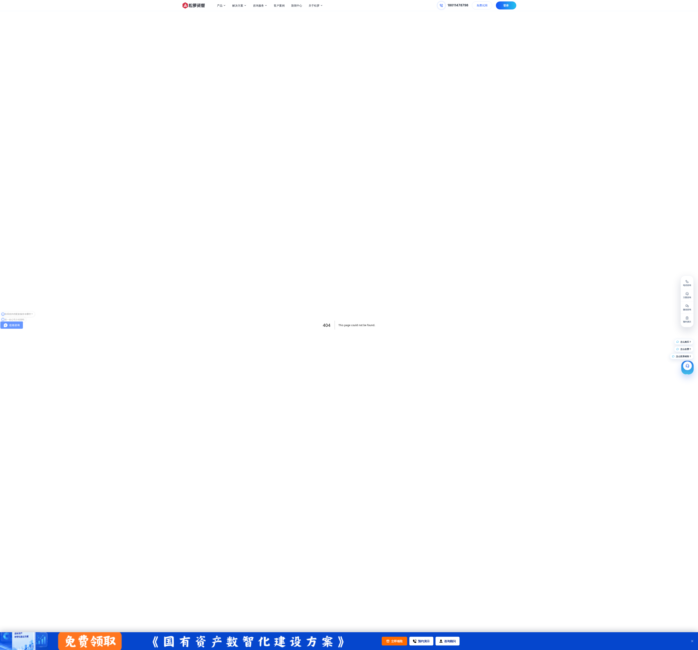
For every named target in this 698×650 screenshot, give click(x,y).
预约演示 (424, 641)
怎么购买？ (685, 341)
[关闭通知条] (692, 641)
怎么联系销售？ (683, 356)
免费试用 (482, 5)
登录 (506, 5)
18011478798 (458, 5)
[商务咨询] (687, 368)
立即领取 (397, 641)
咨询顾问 (450, 641)
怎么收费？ (685, 349)
